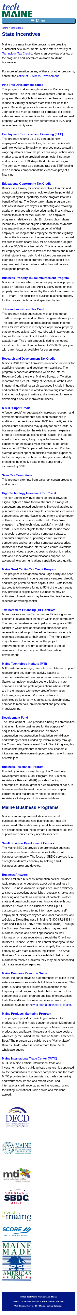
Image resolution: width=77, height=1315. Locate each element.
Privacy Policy (32, 1301)
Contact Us (18, 1301)
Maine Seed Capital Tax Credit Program (29, 569)
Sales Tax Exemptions (17, 475)
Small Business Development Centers (28, 843)
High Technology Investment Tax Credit (29, 493)
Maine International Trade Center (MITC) (29, 1058)
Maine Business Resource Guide (24, 973)
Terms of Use (47, 1301)
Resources (17, 28)
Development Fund (15, 717)
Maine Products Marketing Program (26, 1013)
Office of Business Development (38, 76)
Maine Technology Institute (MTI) (24, 663)
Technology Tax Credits (17, 53)
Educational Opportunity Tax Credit (26, 183)
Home (5, 28)
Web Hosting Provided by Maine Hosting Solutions (38, 1306)
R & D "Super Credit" (16, 408)
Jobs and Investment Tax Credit (23, 309)
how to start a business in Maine (50, 1004)
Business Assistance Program (22, 766)
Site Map (60, 1301)
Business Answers (15, 874)
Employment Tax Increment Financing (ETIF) (32, 134)
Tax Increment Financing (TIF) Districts (28, 610)
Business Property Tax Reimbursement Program (35, 277)
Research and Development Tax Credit (28, 358)
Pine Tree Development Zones (22, 84)
